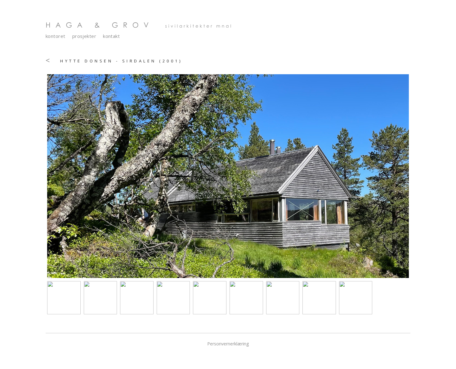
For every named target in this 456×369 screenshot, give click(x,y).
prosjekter (84, 36)
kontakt (111, 36)
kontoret (55, 36)
